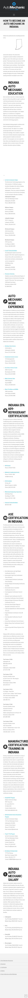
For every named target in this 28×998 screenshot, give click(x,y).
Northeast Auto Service (10, 346)
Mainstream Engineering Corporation (13, 492)
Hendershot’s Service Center (11, 357)
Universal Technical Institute (11, 502)
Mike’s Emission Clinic (10, 378)
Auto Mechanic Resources (7, 960)
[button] (14, 15)
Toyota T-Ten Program (10, 834)
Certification (4, 967)
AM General (7, 465)
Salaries (3, 970)
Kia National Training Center (11, 851)
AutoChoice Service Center (11, 367)
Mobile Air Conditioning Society (12, 472)
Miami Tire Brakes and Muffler (11, 389)
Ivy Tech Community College (11, 180)
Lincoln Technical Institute (11, 250)
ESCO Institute (8, 481)
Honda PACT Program (10, 797)
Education (3, 964)
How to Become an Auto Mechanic (9, 974)
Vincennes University (9, 274)
